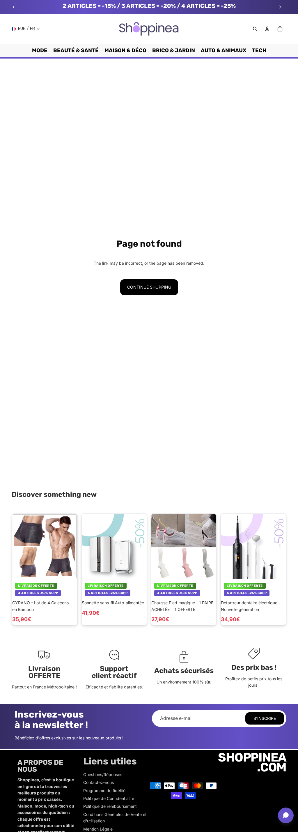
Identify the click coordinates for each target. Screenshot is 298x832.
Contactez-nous (98, 782)
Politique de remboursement (110, 806)
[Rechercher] (255, 28)
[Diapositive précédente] (13, 7)
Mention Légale (98, 828)
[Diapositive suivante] (280, 7)
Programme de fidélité (104, 790)
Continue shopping (149, 287)
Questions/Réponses (102, 774)
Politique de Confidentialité (108, 798)
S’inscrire (264, 718)
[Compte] (267, 28)
